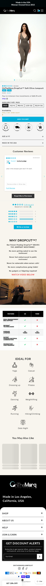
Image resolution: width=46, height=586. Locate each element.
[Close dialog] (44, 281)
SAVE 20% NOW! (34, 303)
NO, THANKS (34, 307)
